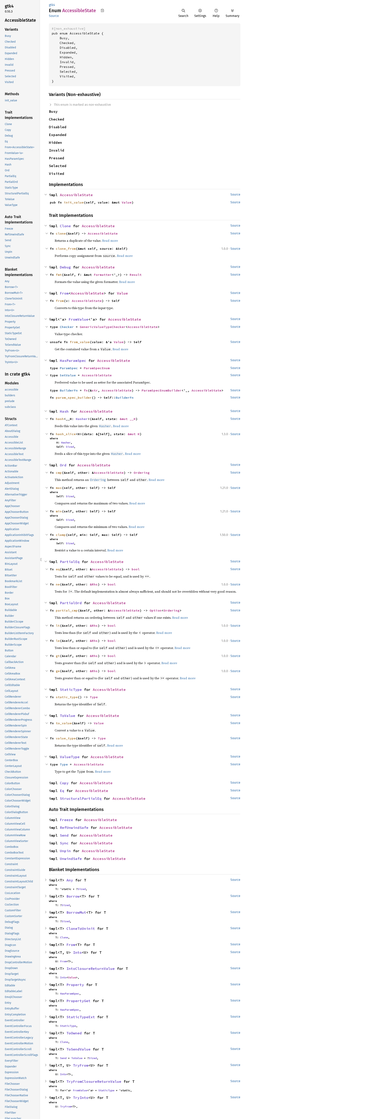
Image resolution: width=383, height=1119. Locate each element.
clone (61, 233)
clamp (61, 535)
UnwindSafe (71, 858)
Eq (62, 790)
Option (156, 610)
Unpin (65, 851)
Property (75, 984)
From (64, 293)
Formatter (103, 275)
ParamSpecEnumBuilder (162, 390)
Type (94, 697)
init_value (74, 202)
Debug (65, 267)
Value (127, 202)
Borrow (73, 896)
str (95, 390)
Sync (64, 843)
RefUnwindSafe (74, 827)
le (58, 641)
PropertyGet (78, 1001)
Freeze (66, 819)
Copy (64, 783)
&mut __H (128, 419)
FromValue (78, 319)
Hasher (82, 419)
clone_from (66, 249)
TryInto (80, 1097)
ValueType (70, 757)
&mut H (134, 434)
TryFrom (80, 1065)
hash (60, 419)
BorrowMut (76, 912)
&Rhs (94, 584)
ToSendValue (78, 1049)
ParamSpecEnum (97, 368)
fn (86, 390)
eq (58, 569)
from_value (80, 342)
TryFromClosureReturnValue (93, 1081)
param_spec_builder (74, 397)
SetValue (68, 375)
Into (77, 952)
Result (136, 275)
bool (136, 569)
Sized (70, 446)
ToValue (67, 715)
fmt (59, 275)
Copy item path (102, 10)
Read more (110, 240)
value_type (66, 738)
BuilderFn (69, 390)
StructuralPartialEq (81, 798)
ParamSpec (69, 368)
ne (58, 584)
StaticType (71, 689)
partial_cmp (67, 610)
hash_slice (66, 434)
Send (64, 835)
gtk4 (52, 5)
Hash (64, 411)
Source (54, 16)
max (59, 488)
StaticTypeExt (80, 1017)
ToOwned (74, 1033)
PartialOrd (71, 603)
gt (58, 656)
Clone (65, 226)
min (59, 511)
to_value (64, 723)
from (60, 301)
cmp (59, 473)
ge (58, 671)
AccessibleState (76, 195)
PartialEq (70, 561)
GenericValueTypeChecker (103, 327)
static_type (67, 697)
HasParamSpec (73, 360)
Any (69, 880)
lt (58, 626)
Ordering (142, 473)
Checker (67, 327)
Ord (63, 465)
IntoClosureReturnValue (90, 968)
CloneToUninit (80, 928)
